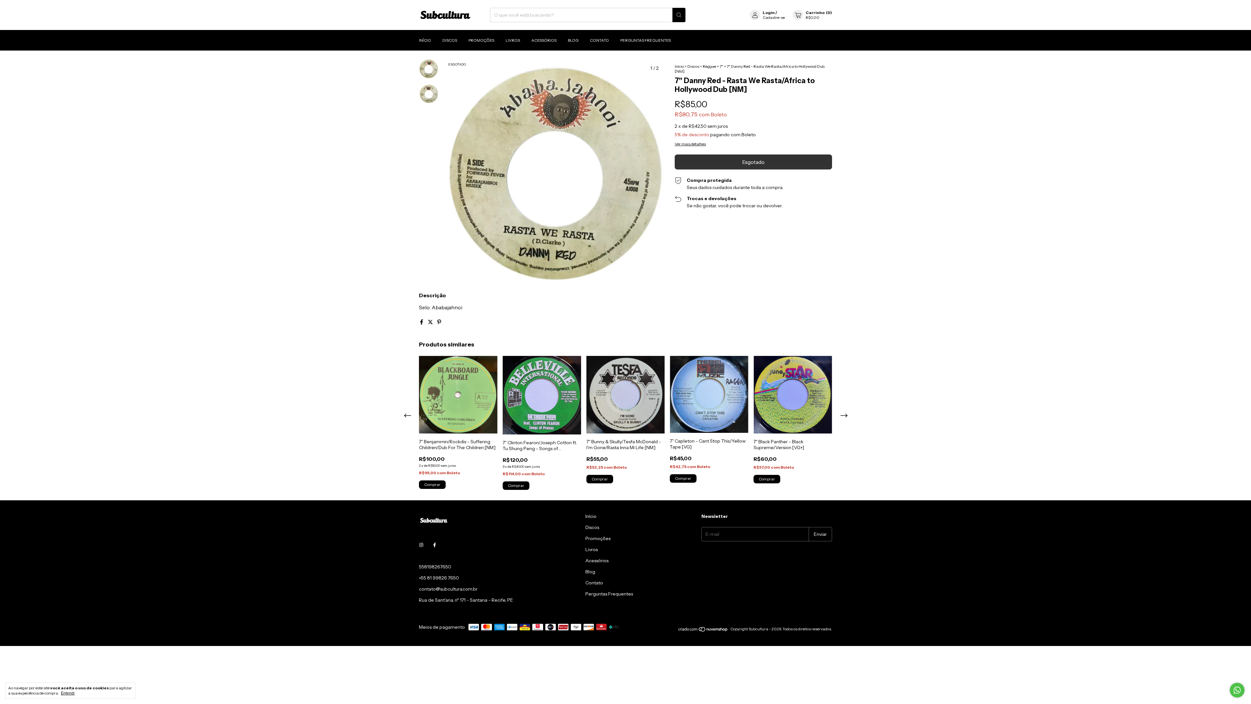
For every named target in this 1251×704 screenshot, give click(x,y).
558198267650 (435, 567)
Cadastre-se (774, 17)
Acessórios (543, 40)
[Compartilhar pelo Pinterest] (439, 322)
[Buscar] (678, 15)
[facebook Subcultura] (434, 545)
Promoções (481, 40)
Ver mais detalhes (690, 143)
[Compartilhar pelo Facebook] (422, 322)
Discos (449, 40)
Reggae (709, 66)
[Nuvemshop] (703, 630)
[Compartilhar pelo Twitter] (431, 322)
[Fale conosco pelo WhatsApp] (1237, 690)
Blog (573, 40)
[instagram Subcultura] (421, 545)
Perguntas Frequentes (645, 40)
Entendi (68, 693)
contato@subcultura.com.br (448, 589)
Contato (599, 40)
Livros (513, 40)
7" (721, 66)
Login (769, 12)
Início (425, 40)
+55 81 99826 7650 (439, 578)
